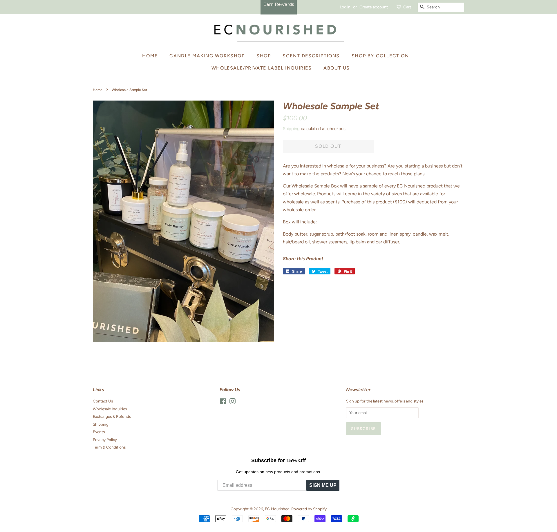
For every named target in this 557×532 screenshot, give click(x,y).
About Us (336, 68)
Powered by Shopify (309, 509)
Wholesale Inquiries (110, 409)
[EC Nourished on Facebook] (223, 402)
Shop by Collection (380, 56)
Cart (407, 7)
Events (99, 431)
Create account (373, 7)
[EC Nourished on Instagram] (232, 402)
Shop (263, 56)
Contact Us (103, 401)
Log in (345, 7)
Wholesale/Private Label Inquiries (261, 68)
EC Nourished (277, 509)
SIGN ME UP (323, 485)
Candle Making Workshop (207, 56)
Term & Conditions (109, 447)
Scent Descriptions (311, 56)
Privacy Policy (105, 439)
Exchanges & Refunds (112, 416)
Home (150, 56)
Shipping (291, 128)
